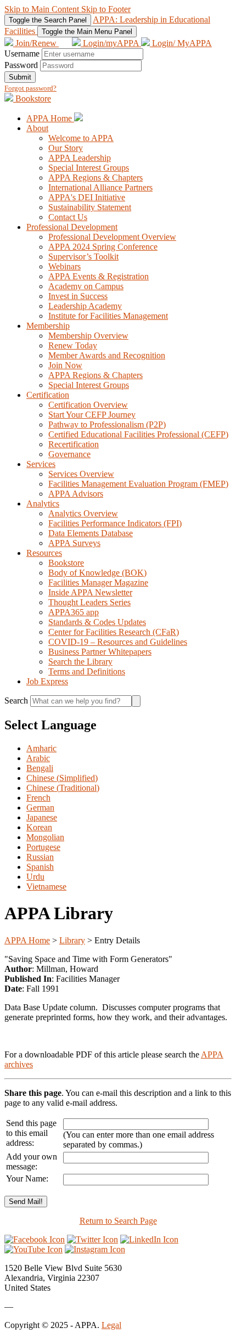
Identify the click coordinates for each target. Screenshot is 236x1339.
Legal (111, 1325)
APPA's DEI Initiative (86, 197)
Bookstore (32, 98)
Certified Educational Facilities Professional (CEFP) (138, 434)
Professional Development (71, 227)
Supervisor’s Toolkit (83, 256)
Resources (44, 553)
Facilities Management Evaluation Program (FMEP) (138, 483)
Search (17, 700)
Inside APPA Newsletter (90, 592)
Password (21, 65)
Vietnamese (46, 886)
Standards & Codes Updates (97, 622)
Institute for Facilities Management (108, 315)
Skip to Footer (106, 9)
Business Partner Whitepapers (99, 651)
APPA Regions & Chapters (95, 177)
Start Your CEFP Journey (92, 414)
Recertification (73, 444)
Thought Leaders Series (89, 602)
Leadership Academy (85, 306)
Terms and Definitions (86, 671)
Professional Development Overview (112, 236)
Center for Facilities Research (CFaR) (113, 632)
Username (22, 53)
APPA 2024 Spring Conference (103, 246)
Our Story (65, 148)
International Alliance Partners (100, 187)
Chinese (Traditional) (62, 787)
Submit (20, 77)
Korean (39, 827)
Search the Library (80, 661)
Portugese (43, 847)
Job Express (47, 681)
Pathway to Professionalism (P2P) (107, 424)
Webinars (64, 266)
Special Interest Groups (88, 167)
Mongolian (45, 837)
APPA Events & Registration (98, 276)
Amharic (41, 748)
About (37, 128)
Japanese (41, 817)
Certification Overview (88, 404)
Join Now (65, 365)
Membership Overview (88, 335)
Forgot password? (30, 88)
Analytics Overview (83, 513)
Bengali (39, 768)
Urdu (35, 876)
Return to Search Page (118, 1220)
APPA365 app (73, 612)
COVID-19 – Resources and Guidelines (117, 641)
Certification (47, 395)
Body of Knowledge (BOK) (97, 572)
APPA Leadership (79, 157)
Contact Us (67, 217)
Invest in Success (78, 296)
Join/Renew (36, 43)
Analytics (42, 503)
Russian (40, 857)
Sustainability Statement (89, 207)
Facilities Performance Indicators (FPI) (115, 523)
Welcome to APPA (81, 138)
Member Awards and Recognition (106, 355)
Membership (48, 325)
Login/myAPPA (111, 43)
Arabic (38, 758)
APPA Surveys (74, 543)
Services (40, 464)
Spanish (40, 866)
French (38, 797)
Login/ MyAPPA (181, 43)
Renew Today (72, 345)
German (40, 807)
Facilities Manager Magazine (98, 582)
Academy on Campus (85, 286)
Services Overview (81, 474)
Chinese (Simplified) (62, 778)
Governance (69, 454)
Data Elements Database (90, 533)
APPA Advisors (75, 493)
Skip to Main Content (42, 9)
